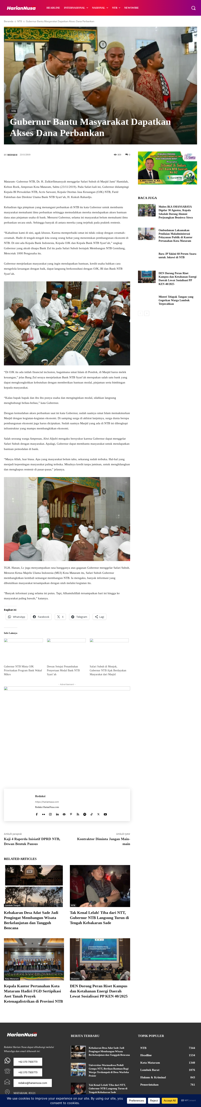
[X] (61, 168)
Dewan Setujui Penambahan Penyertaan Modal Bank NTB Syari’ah (63, 670)
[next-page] (146, 313)
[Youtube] (105, 813)
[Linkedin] (57, 813)
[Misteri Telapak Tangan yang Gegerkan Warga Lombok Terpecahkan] (147, 300)
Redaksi (12, 155)
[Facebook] (49, 168)
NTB (19, 21)
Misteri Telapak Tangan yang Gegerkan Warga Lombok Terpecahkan (176, 300)
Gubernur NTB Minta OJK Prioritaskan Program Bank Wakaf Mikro (23, 670)
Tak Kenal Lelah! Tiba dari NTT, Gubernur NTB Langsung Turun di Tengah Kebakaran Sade (99, 917)
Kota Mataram (12, 978)
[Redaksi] (19, 805)
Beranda (8, 21)
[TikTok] (91, 813)
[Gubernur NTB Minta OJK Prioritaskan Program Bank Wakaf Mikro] (23, 649)
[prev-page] (140, 313)
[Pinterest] (73, 168)
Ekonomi (75, 978)
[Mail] (64, 813)
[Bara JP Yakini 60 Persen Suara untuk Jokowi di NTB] (147, 257)
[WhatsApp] (84, 168)
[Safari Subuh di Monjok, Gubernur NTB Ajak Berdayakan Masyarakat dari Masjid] (109, 649)
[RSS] (77, 813)
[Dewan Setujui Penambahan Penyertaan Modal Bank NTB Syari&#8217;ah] (66, 649)
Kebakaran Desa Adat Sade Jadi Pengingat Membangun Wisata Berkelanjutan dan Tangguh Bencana (109, 1051)
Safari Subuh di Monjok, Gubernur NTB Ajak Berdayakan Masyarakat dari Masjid (108, 670)
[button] (193, 8)
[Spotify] (84, 813)
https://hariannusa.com (47, 801)
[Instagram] (50, 813)
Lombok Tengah (12, 905)
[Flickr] (43, 813)
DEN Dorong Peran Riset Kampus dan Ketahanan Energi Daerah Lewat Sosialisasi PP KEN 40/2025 (100, 991)
